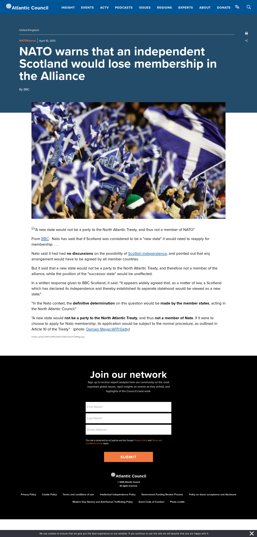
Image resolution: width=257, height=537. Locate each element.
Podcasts (124, 7)
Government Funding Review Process (162, 494)
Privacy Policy (140, 440)
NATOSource (27, 41)
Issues (145, 7)
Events (87, 7)
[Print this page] (246, 33)
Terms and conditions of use (78, 494)
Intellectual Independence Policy (117, 494)
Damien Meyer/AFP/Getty (107, 329)
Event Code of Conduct (151, 502)
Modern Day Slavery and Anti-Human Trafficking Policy (103, 502)
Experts (185, 7)
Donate (223, 7)
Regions (164, 7)
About (205, 7)
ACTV (104, 7)
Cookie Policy (49, 494)
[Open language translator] (237, 7)
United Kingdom (29, 30)
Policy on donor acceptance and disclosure (212, 494)
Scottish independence (147, 253)
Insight (68, 7)
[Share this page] (246, 40)
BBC (45, 238)
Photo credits (177, 502)
